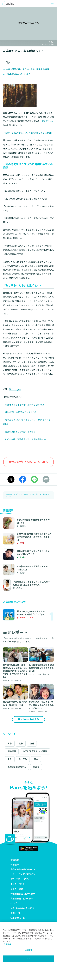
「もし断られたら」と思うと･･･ (21, 74)
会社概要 (15, 860)
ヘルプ (14, 903)
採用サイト (16, 913)
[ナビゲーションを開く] (51, 3)
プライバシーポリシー (21, 879)
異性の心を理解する (17, 767)
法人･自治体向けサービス (22, 908)
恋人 (36, 759)
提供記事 (12, 751)
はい (28, 958)
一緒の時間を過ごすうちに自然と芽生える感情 (27, 69)
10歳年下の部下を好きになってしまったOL (24, 405)
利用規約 (15, 864)
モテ (10, 759)
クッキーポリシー (19, 884)
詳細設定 (28, 950)
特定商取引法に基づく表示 (23, 894)
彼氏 (32, 743)
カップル (23, 759)
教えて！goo (47, 121)
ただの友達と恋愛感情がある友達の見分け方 (25, 439)
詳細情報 (7, 944)
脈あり (36, 767)
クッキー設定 (17, 889)
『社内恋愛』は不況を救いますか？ (21, 412)
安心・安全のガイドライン (23, 869)
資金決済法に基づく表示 (22, 898)
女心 (21, 743)
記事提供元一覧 (18, 918)
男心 (10, 743)
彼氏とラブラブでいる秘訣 (35, 751)
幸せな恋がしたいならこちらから (28, 461)
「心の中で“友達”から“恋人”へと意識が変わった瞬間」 (28, 133)
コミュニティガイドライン (23, 874)
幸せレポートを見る (28, 719)
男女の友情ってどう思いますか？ (20, 432)
